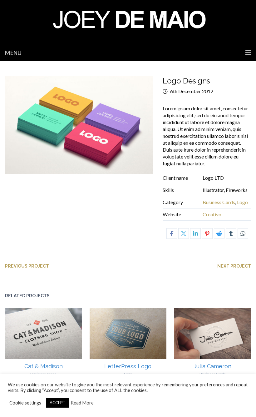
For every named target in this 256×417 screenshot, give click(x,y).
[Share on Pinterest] (207, 234)
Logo (242, 202)
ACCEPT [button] (58, 402)
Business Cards (219, 202)
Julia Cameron (212, 366)
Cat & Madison (43, 366)
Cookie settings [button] (25, 402)
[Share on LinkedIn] (195, 234)
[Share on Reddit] (219, 234)
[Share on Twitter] (184, 234)
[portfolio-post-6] (79, 125)
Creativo (212, 214)
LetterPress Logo (127, 366)
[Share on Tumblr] (231, 234)
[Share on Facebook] (172, 234)
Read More (82, 402)
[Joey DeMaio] (128, 22)
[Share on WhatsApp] (243, 234)
